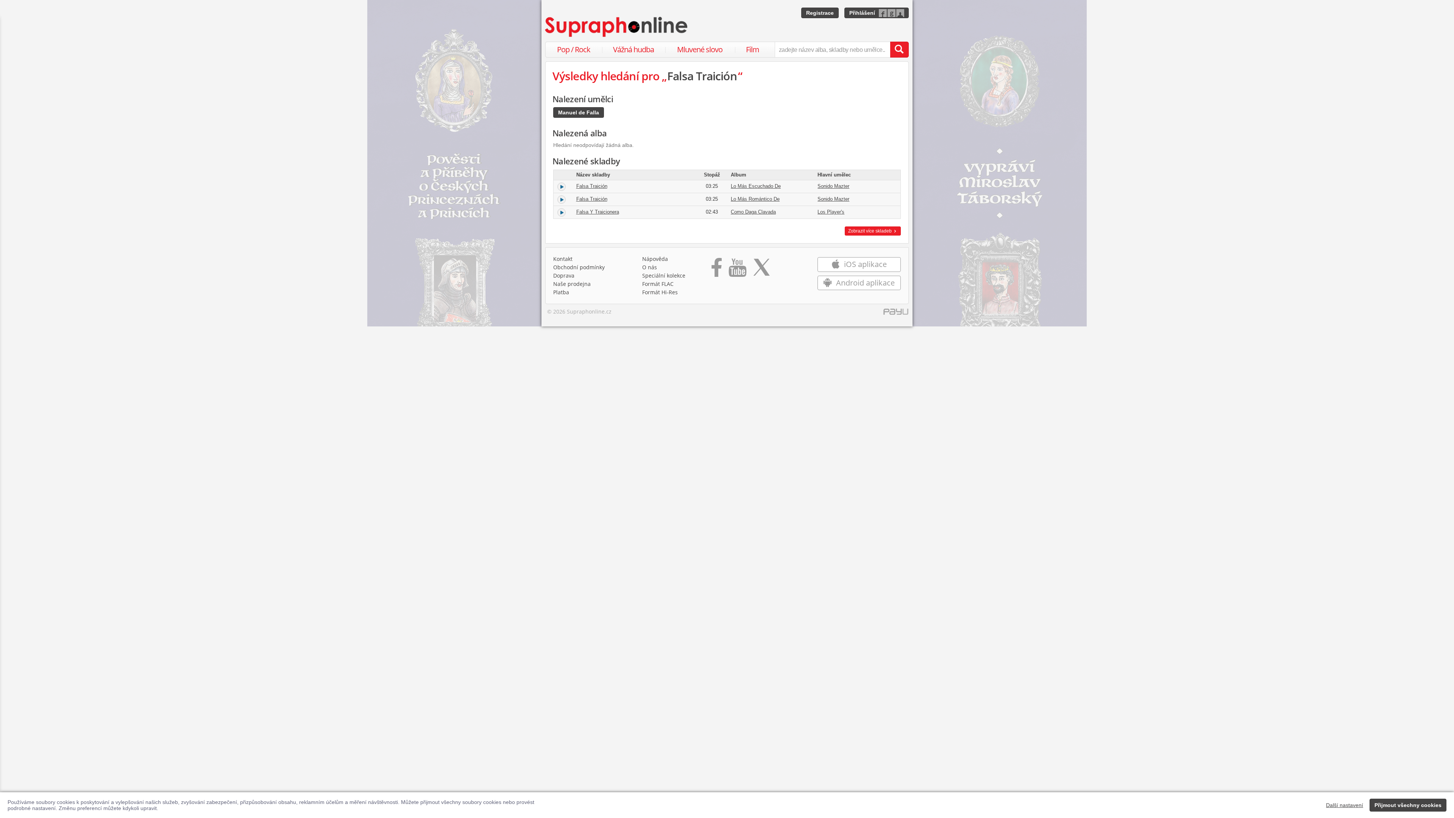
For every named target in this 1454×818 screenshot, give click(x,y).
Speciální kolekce (663, 275)
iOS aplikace (864, 264)
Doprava (563, 275)
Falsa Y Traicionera (597, 212)
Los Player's (830, 212)
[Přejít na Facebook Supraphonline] (716, 270)
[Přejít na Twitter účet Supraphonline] (761, 270)
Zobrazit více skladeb (870, 231)
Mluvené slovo (699, 49)
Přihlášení (862, 13)
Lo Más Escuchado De (756, 186)
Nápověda (655, 258)
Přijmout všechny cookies (1408, 805)
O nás (649, 267)
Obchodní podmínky (579, 267)
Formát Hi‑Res (660, 292)
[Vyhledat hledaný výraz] (899, 50)
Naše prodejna (572, 283)
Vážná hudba (633, 49)
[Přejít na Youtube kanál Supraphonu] (737, 270)
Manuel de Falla (578, 112)
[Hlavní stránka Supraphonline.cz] (617, 27)
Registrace (820, 13)
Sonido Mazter (833, 186)
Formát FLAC (658, 283)
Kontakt (563, 258)
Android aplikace (864, 283)
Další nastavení (1344, 805)
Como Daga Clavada (753, 212)
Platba (561, 292)
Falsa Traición (591, 186)
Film (752, 49)
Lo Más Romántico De (755, 199)
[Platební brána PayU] (896, 313)
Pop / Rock (573, 49)
